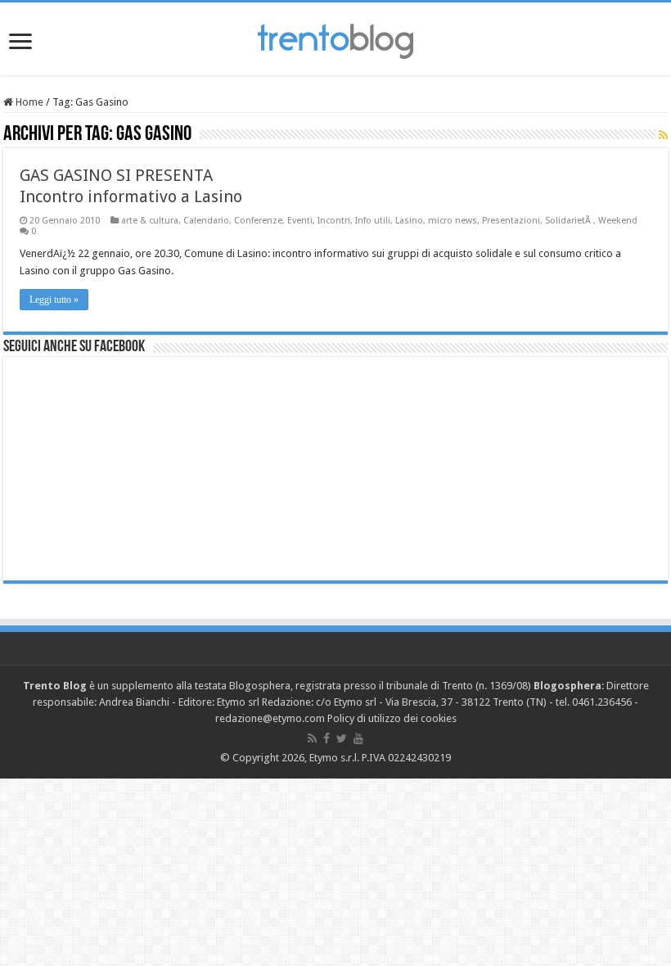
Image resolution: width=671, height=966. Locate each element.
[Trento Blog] (335, 38)
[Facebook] (326, 738)
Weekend (617, 220)
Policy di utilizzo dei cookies (392, 718)
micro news (452, 220)
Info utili (372, 220)
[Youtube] (358, 738)
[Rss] (312, 738)
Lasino (409, 220)
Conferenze (258, 220)
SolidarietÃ (569, 220)
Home (28, 102)
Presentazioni (511, 220)
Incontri (333, 220)
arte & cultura (149, 220)
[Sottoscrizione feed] (663, 135)
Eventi (300, 220)
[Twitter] (342, 738)
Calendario (206, 220)
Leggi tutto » (54, 299)
